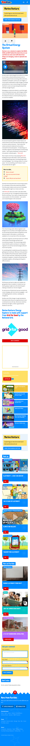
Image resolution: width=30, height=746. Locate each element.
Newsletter (21, 706)
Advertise (9, 729)
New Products (16, 715)
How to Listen (9, 721)
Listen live (7, 379)
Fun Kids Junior (5, 723)
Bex (21, 721)
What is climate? (10, 172)
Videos (13, 713)
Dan (19, 721)
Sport (5, 713)
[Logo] (4, 25)
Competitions (19, 713)
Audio (9, 713)
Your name (4, 659)
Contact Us (3, 729)
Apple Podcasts (8, 706)
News (2, 713)
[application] (15, 31)
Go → (5, 481)
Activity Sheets (4, 715)
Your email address (7, 666)
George (15, 721)
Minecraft (20, 153)
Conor (24, 721)
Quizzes (11, 715)
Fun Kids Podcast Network (7, 731)
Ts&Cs (13, 729)
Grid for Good (12, 315)
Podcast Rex (17, 731)
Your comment (5, 649)
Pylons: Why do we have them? (13, 178)
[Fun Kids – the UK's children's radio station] (7, 2)
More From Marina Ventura (12, 20)
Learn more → (8, 639)
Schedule (3, 721)
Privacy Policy (19, 729)
